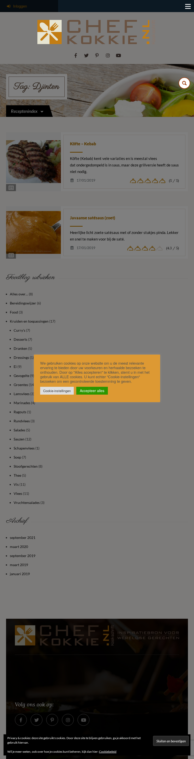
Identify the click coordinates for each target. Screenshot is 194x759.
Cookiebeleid (107, 751)
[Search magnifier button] (184, 83)
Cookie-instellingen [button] (57, 390)
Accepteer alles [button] (92, 390)
